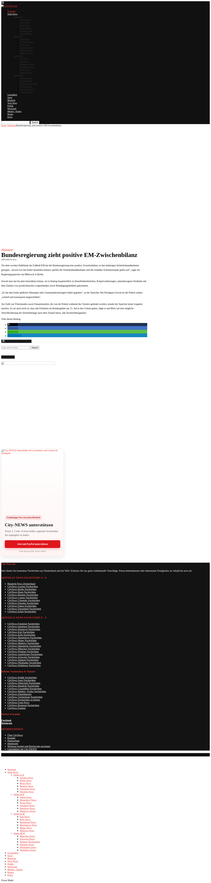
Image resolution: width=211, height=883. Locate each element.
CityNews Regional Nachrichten (23, 705)
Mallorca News (26, 72)
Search (35, 122)
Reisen (10, 114)
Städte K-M (18, 56)
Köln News (24, 61)
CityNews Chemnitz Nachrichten (23, 600)
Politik (10, 106)
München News (26, 78)
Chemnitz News (26, 31)
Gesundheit (12, 95)
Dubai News (25, 39)
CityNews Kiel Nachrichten (21, 632)
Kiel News (24, 58)
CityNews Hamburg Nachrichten (23, 626)
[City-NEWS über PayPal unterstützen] (32, 480)
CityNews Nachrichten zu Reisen (23, 699)
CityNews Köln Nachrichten (21, 635)
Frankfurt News (26, 47)
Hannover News (26, 53)
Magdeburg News (27, 67)
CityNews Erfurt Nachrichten (21, 611)
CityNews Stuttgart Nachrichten (23, 660)
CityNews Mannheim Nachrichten (24, 646)
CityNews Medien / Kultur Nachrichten (26, 691)
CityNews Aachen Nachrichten (22, 586)
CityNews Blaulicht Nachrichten (23, 686)
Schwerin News (26, 81)
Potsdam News (26, 86)
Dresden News (26, 33)
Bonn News (24, 25)
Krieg (9, 117)
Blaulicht (11, 100)
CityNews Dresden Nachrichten (23, 603)
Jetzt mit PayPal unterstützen (32, 544)
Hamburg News (26, 50)
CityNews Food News (18, 702)
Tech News (12, 103)
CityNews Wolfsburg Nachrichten (24, 665)
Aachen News (25, 20)
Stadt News (12, 14)
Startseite (11, 11)
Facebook (6, 720)
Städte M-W (19, 75)
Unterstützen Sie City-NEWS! (22, 749)
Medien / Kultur (14, 111)
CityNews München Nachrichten (23, 648)
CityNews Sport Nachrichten (21, 680)
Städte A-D (18, 17)
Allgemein (11, 125)
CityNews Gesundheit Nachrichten (24, 688)
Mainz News (25, 70)
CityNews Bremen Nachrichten (22, 595)
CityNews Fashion (16, 708)
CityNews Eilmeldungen (19, 694)
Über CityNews (15, 735)
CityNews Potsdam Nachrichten (23, 651)
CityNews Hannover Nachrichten (23, 629)
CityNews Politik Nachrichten (22, 677)
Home (3, 125)
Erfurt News (25, 45)
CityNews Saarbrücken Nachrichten (25, 654)
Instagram (6, 723)
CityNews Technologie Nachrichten (24, 697)
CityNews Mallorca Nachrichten (23, 643)
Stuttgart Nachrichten (29, 84)
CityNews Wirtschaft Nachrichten (23, 683)
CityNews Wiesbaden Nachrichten (24, 662)
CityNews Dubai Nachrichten (21, 606)
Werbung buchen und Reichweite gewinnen (28, 746)
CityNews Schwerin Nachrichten (23, 657)
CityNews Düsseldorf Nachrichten (24, 608)
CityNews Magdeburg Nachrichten (24, 637)
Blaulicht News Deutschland (21, 583)
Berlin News (25, 22)
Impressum (12, 743)
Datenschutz (13, 740)
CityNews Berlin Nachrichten (21, 589)
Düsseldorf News (27, 42)
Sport (9, 97)
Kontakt (11, 738)
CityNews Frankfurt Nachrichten (23, 623)
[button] (12, 324)
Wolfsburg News (26, 92)
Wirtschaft (11, 109)
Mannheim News (27, 64)
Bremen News (25, 28)
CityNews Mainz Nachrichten (22, 640)
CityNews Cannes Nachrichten (22, 597)
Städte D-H (18, 36)
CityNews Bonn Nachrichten (21, 592)
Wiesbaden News (27, 89)
